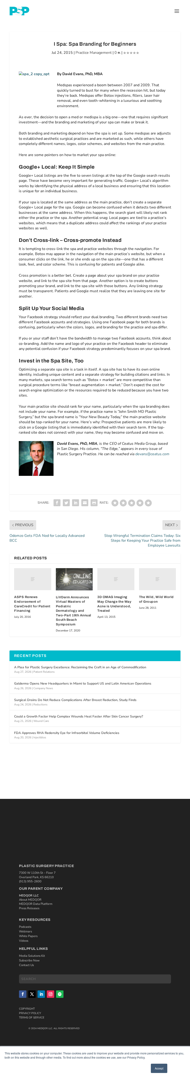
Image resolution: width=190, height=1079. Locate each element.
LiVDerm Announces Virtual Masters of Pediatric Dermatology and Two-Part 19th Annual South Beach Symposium (73, 611)
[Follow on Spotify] (59, 994)
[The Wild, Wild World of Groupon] (157, 579)
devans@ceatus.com (152, 454)
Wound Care (41, 721)
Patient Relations (44, 672)
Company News (43, 688)
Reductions (40, 704)
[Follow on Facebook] (22, 994)
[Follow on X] (32, 994)
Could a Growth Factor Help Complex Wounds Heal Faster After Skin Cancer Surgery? (78, 716)
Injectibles (39, 737)
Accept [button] (159, 1068)
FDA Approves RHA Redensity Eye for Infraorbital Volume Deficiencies (66, 733)
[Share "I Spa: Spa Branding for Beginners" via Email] (84, 502)
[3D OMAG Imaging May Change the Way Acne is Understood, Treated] (115, 579)
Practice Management (94, 52)
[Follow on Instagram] (50, 994)
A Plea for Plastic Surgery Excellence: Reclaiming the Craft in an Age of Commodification (80, 667)
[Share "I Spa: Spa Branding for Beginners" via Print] (94, 502)
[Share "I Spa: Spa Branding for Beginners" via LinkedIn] (75, 502)
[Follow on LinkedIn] (41, 994)
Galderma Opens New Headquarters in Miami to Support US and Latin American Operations (82, 683)
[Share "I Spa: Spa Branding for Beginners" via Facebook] (57, 502)
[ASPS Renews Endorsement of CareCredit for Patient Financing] (32, 579)
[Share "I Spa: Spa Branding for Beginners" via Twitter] (66, 502)
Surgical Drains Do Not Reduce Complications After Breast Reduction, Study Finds (75, 700)
